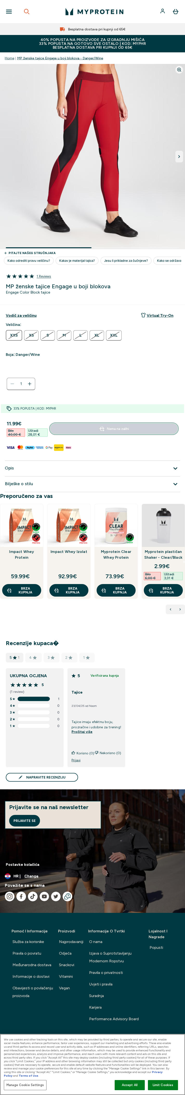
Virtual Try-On (160, 315)
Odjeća (65, 953)
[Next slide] (184, 562)
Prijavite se (24, 821)
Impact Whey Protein (21, 554)
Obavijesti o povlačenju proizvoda (33, 992)
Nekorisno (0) (110, 753)
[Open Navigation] (9, 11)
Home (9, 58)
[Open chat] (67, 896)
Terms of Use (28, 1075)
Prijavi (76, 760)
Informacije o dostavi (31, 976)
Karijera (95, 1007)
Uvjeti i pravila (100, 984)
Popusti (156, 947)
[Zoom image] (179, 70)
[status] (21, 384)
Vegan (64, 988)
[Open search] (26, 11)
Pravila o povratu (27, 953)
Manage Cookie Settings (25, 1085)
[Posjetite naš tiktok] (33, 896)
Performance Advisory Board (114, 1019)
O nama (95, 942)
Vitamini (66, 976)
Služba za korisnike (28, 942)
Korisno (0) (85, 753)
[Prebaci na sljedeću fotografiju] (179, 156)
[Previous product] (170, 609)
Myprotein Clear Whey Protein (116, 554)
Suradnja (96, 996)
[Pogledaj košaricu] (175, 11)
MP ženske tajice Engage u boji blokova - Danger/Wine (60, 58)
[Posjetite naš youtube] (44, 896)
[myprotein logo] (94, 11)
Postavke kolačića (22, 864)
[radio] (14, 335)
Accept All (130, 1085)
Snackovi (66, 965)
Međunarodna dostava (32, 965)
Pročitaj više (82, 732)
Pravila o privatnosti (106, 973)
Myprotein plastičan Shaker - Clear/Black (163, 554)
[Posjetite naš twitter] (56, 896)
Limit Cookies (163, 1085)
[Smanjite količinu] (12, 384)
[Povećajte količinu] (29, 384)
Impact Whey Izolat (69, 552)
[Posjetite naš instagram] (9, 896)
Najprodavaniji (71, 942)
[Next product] (180, 609)
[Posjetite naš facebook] (21, 896)
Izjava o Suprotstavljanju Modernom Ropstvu (110, 957)
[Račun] (163, 11)
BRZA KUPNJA (25, 590)
